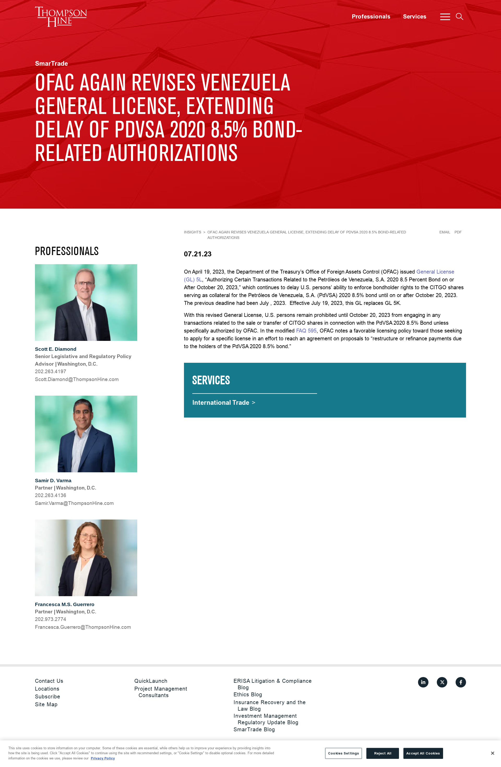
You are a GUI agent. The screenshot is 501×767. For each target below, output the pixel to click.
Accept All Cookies (423, 753)
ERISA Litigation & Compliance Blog (273, 684)
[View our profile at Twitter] (442, 682)
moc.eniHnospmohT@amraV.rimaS (74, 503)
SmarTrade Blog (254, 729)
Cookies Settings (343, 753)
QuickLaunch (151, 681)
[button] (445, 16)
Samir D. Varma (53, 480)
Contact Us (49, 681)
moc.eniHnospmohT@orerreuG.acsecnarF (83, 627)
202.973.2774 (50, 619)
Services (414, 17)
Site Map (46, 704)
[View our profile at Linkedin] (423, 682)
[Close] (492, 753)
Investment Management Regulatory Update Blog (266, 719)
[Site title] (61, 17)
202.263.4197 (50, 371)
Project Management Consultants (160, 692)
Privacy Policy (103, 758)
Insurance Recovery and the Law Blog (270, 705)
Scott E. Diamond (55, 349)
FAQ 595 (306, 331)
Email (444, 232)
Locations (47, 689)
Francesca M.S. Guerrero (64, 604)
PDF (458, 232)
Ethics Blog (248, 694)
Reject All (382, 753)
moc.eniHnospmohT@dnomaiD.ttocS (77, 379)
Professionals (371, 17)
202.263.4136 (50, 495)
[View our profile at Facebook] (461, 682)
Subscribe (47, 696)
